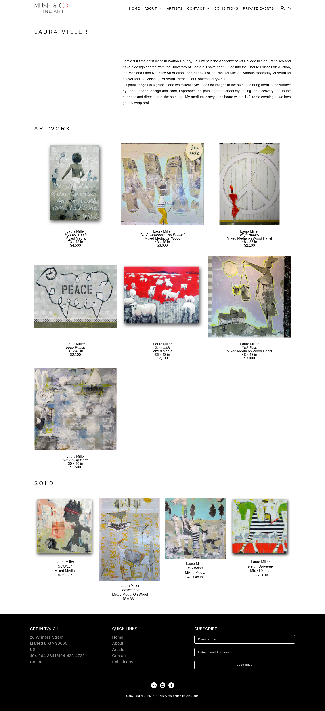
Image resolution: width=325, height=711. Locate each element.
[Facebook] (171, 685)
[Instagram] (163, 685)
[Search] (283, 8)
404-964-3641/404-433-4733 (57, 656)
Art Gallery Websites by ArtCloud (176, 696)
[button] (153, 8)
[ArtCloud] (154, 685)
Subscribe (245, 665)
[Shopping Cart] (289, 8)
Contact (37, 662)
